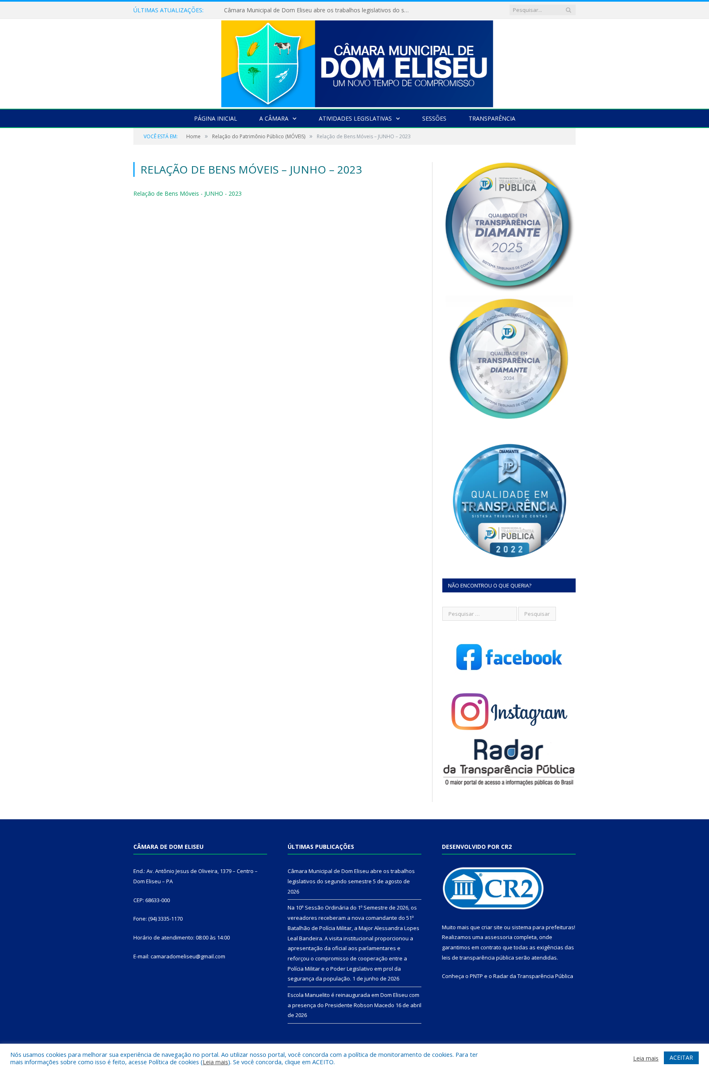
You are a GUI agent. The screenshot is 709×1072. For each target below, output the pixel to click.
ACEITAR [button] (681, 1057)
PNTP (476, 976)
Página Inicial (215, 118)
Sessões (434, 118)
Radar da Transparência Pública (533, 976)
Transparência (492, 118)
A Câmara (273, 118)
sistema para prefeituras (543, 927)
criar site (492, 927)
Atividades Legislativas (355, 118)
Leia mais (215, 1061)
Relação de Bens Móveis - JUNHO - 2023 (187, 193)
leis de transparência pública (478, 957)
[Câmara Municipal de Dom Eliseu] (354, 61)
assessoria (498, 937)
